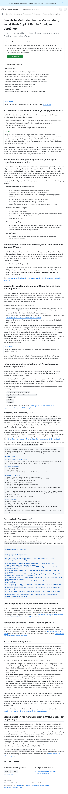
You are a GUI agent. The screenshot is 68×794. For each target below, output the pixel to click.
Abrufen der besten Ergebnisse (52, 14)
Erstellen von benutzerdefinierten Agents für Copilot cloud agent (25, 711)
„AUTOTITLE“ (47, 104)
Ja (7, 771)
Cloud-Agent (37, 14)
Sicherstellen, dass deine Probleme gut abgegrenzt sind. (32, 110)
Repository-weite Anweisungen (17, 413)
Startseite (9, 14)
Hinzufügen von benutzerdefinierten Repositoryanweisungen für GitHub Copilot (34, 439)
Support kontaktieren (42, 773)
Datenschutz (35, 785)
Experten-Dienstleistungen (11, 787)
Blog (21, 787)
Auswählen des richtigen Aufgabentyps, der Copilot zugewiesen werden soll (30, 161)
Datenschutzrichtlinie (9, 774)
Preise (47, 785)
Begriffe (28, 785)
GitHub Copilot (18, 14)
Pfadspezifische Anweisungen (17, 519)
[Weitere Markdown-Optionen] (21, 64)
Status (42, 785)
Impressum (20, 785)
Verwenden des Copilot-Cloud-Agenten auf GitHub (23, 317)
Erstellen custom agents (16, 641)
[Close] (63, 3)
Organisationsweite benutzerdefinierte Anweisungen (31, 603)
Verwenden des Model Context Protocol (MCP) (28, 622)
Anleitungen (28, 14)
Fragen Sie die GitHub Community (46, 771)
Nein (15, 771)
